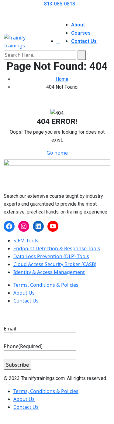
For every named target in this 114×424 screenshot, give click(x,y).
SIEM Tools (25, 240)
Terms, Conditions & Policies (45, 285)
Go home (57, 152)
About (78, 25)
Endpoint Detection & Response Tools (56, 248)
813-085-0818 (59, 4)
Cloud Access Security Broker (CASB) (54, 264)
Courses (81, 33)
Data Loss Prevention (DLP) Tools (51, 256)
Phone (23, 346)
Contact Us (84, 41)
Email (10, 328)
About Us (24, 292)
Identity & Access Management (49, 272)
